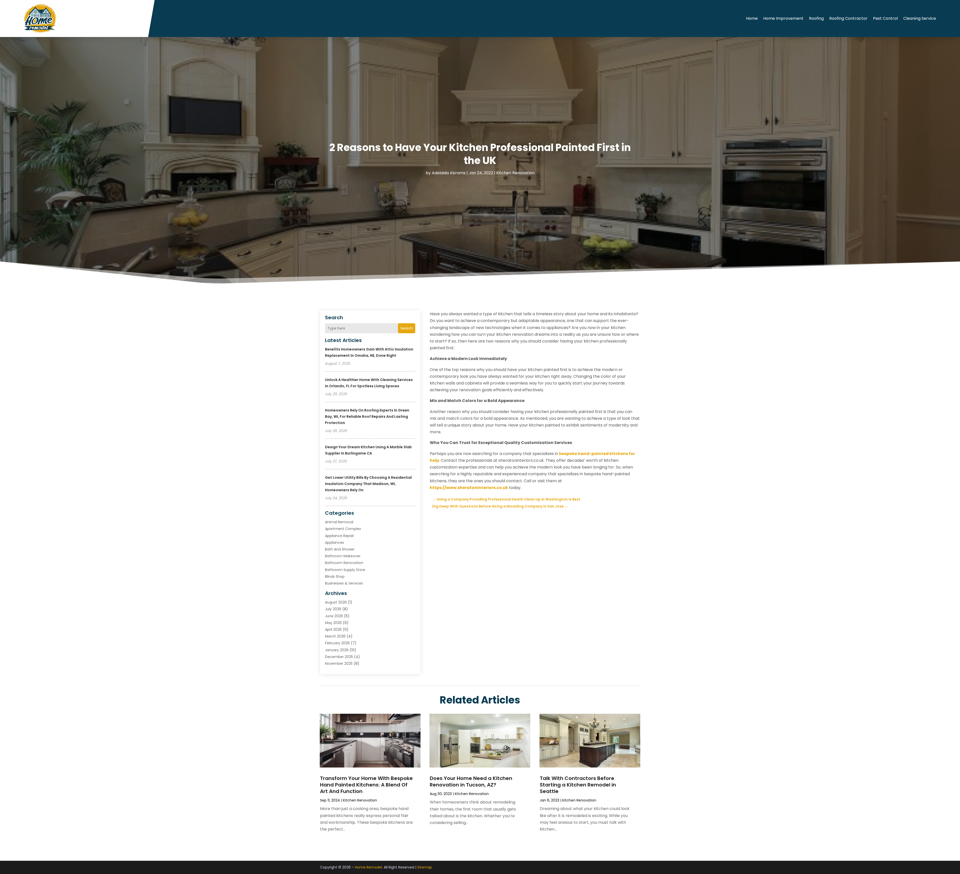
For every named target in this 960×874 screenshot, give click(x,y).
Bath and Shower (339, 549)
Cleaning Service (919, 18)
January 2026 (336, 650)
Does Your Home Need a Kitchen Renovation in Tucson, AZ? (471, 781)
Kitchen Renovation (515, 173)
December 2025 (339, 656)
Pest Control (885, 18)
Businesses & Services (344, 583)
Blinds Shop (334, 576)
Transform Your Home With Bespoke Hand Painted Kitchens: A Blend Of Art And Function (366, 785)
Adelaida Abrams (449, 173)
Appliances (334, 542)
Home (752, 18)
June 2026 (334, 616)
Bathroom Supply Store (345, 569)
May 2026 (333, 622)
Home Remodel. (369, 867)
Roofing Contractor (848, 18)
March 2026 (335, 636)
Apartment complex (343, 528)
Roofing (816, 18)
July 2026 (333, 609)
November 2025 (338, 663)
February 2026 (337, 643)
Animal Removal (339, 522)
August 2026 (336, 602)
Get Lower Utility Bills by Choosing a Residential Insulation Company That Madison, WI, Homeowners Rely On (368, 483)
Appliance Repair (339, 535)
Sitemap (424, 867)
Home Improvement (783, 18)
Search (406, 328)
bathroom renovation (344, 562)
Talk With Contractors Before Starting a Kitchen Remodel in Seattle (578, 785)
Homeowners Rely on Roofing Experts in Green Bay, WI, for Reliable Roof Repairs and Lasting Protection (367, 416)
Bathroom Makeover (342, 556)
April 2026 (333, 629)
